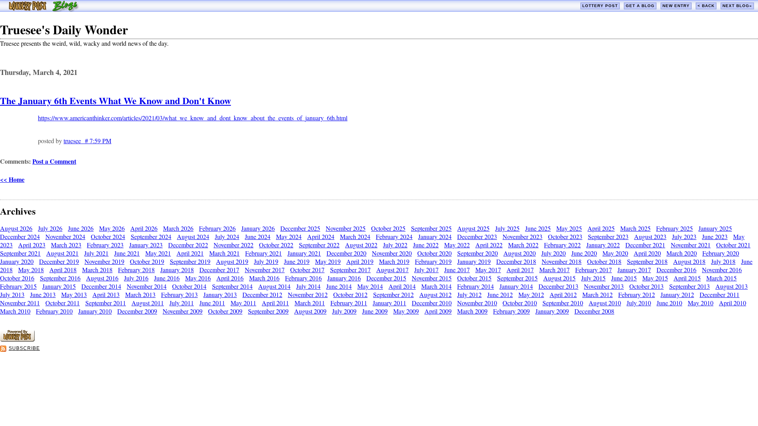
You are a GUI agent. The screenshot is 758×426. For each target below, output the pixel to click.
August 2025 (473, 228)
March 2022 (523, 245)
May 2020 (615, 253)
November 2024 (65, 236)
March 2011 (310, 303)
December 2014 (101, 286)
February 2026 (217, 228)
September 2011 (105, 303)
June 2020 (584, 253)
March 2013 (140, 294)
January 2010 (95, 311)
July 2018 (723, 261)
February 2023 (105, 245)
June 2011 (212, 303)
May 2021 (158, 253)
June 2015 (624, 278)
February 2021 (263, 253)
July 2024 (227, 236)
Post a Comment (54, 161)
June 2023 (715, 236)
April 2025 (601, 228)
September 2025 (431, 228)
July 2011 (181, 303)
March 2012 (597, 294)
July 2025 (507, 228)
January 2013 (220, 294)
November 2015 (432, 278)
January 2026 (258, 228)
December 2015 (386, 278)
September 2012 (393, 294)
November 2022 (233, 245)
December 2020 (346, 253)
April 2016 (230, 278)
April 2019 (359, 261)
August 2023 (650, 236)
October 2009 (225, 311)
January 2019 (474, 261)
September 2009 (268, 311)
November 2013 (604, 286)
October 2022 (276, 245)
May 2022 (457, 245)
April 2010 (732, 303)
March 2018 (97, 269)
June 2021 (127, 253)
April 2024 (320, 236)
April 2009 (438, 311)
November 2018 (562, 261)
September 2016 (60, 278)
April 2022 (489, 245)
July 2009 (344, 311)
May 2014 (370, 286)
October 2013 (646, 286)
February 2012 (636, 294)
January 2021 (304, 253)
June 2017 (457, 269)
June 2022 (426, 245)
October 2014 (189, 286)
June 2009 (375, 311)
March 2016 (264, 278)
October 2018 (604, 261)
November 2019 (104, 261)
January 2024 (435, 236)
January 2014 (516, 286)
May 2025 (569, 228)
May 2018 (31, 269)
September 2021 (20, 253)
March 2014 (436, 286)
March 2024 (355, 236)
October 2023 (565, 236)
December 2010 (432, 303)
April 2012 (563, 294)
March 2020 (681, 253)
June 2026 (81, 228)
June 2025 (538, 228)
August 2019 (232, 261)
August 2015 (559, 278)
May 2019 (328, 261)
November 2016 (722, 269)
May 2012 (531, 294)
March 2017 (554, 269)
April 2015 (687, 278)
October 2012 (350, 294)
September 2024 (151, 236)
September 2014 (232, 286)
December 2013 (558, 286)
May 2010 (700, 303)
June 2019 (297, 261)
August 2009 (310, 311)
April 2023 (31, 245)
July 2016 (136, 278)
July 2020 (553, 253)
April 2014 (402, 286)
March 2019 (394, 261)
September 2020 (477, 253)
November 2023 (522, 236)
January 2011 (389, 303)
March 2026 (178, 228)
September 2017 (350, 269)
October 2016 (17, 278)
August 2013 (731, 286)
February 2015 (18, 286)
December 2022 (188, 245)
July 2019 (266, 261)
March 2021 (224, 253)
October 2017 (307, 269)
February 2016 (303, 278)
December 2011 (719, 294)
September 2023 (608, 236)
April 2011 (275, 303)
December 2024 (20, 236)
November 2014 (147, 286)
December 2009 (137, 311)
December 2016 (676, 269)
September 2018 (647, 261)
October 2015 (474, 278)
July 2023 (684, 236)
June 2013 (43, 294)
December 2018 (516, 261)
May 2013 (74, 294)
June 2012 (500, 294)
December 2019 (59, 261)
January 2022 (603, 245)
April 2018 (63, 269)
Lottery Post (600, 6)
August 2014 (274, 286)
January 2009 (552, 311)
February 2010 (54, 311)
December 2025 (300, 228)
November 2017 (265, 269)
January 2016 (344, 278)
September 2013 (689, 286)
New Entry (676, 6)
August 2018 (689, 261)
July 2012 (469, 294)
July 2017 (426, 269)
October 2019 (147, 261)
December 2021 (645, 245)
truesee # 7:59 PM (87, 140)
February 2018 (136, 269)
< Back (706, 6)
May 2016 (198, 278)
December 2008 (594, 311)
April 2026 (144, 228)
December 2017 (219, 269)
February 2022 (562, 245)
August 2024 (193, 236)
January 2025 (715, 228)
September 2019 (190, 261)
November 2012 (308, 294)
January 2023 (146, 245)
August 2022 (361, 245)
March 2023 (66, 245)
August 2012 (435, 294)
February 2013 (179, 294)
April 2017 (520, 269)
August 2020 (519, 253)
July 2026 (50, 228)
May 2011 (243, 303)
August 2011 (147, 303)
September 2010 (562, 303)
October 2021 (733, 245)
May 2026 (112, 228)
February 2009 (511, 311)
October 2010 (520, 303)
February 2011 (348, 303)
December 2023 (477, 236)
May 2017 (488, 269)
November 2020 (392, 253)
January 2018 (177, 269)
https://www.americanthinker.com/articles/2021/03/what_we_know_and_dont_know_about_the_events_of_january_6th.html (192, 118)
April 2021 (190, 253)
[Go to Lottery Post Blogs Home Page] (43, 9)
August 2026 (16, 228)
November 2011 (20, 303)
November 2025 (346, 228)
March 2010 (15, 311)
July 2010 (639, 303)
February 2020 (720, 253)
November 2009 (183, 311)
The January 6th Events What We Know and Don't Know (115, 100)
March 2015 (721, 278)
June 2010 (669, 303)
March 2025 (635, 228)
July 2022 (395, 245)
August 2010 (605, 303)
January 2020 (17, 261)
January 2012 (677, 294)
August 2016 (102, 278)
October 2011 (62, 303)
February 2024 (394, 236)
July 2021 (96, 253)
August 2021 (62, 253)
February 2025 (674, 228)
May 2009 (406, 311)
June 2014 (339, 286)
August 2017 (392, 269)
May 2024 (289, 236)
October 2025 (388, 228)
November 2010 (477, 303)
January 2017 (634, 269)
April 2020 (647, 253)
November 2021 (691, 245)
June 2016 (167, 278)
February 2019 (433, 261)
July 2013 (12, 294)
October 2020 (434, 253)
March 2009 (472, 311)
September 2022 (319, 245)
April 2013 (106, 294)
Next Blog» (737, 6)
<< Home (12, 179)
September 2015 (517, 278)
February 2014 (475, 286)
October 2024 (108, 236)
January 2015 (59, 286)
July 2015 (593, 278)
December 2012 (262, 294)
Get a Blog (640, 6)
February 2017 (593, 269)
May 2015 (655, 278)
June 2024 (257, 236)
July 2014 (308, 286)
